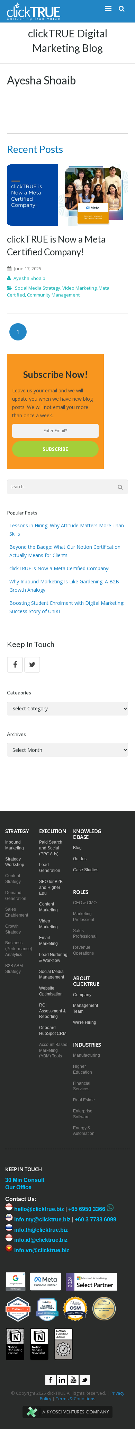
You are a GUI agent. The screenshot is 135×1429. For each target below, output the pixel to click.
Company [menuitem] (82, 994)
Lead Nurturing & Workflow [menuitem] (53, 957)
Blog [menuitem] (77, 847)
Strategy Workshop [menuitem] (14, 862)
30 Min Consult (24, 1180)
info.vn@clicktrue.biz (41, 1250)
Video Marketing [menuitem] (48, 924)
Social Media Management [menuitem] (51, 974)
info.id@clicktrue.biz (40, 1240)
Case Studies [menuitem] (85, 869)
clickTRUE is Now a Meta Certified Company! (59, 568)
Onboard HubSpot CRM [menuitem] (52, 1030)
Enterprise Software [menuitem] (82, 1114)
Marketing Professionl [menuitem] (83, 916)
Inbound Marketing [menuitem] (14, 845)
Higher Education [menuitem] (82, 1069)
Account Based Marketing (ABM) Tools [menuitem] (53, 1050)
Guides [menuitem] (80, 858)
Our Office (18, 1187)
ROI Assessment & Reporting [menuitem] (52, 1011)
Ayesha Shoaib (29, 278)
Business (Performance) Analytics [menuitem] (18, 948)
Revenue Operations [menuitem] (83, 950)
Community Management (53, 295)
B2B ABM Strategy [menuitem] (14, 968)
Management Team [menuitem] (85, 1008)
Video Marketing (79, 288)
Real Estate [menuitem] (84, 1100)
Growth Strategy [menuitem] (13, 929)
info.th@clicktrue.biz (40, 1230)
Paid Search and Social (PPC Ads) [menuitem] (50, 848)
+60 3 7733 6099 (95, 1219)
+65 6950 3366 (86, 1209)
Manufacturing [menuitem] (86, 1055)
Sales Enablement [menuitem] (16, 912)
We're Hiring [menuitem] (84, 1022)
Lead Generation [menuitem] (49, 867)
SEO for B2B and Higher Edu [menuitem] (51, 887)
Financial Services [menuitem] (81, 1086)
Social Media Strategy (37, 288)
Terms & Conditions (75, 1399)
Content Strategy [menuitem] (13, 878)
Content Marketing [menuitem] (48, 907)
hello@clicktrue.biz (38, 1209)
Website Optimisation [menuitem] (51, 991)
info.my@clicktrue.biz (42, 1219)
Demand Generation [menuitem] (15, 895)
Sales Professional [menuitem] (85, 933)
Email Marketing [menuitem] (48, 940)
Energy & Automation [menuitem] (83, 1131)
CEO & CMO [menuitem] (85, 902)
